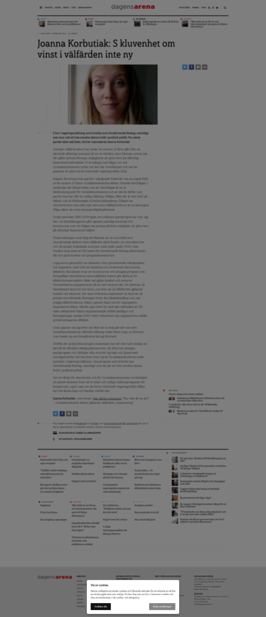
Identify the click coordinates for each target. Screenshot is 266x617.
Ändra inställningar (162, 606)
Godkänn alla (101, 606)
